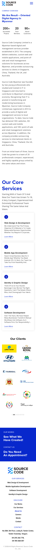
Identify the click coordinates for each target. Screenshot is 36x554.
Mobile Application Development (18, 486)
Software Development (18, 490)
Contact (18, 522)
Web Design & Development (18, 483)
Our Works (18, 504)
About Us (18, 511)
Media (18, 518)
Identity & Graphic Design (18, 494)
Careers (18, 515)
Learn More (8, 237)
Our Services (18, 507)
